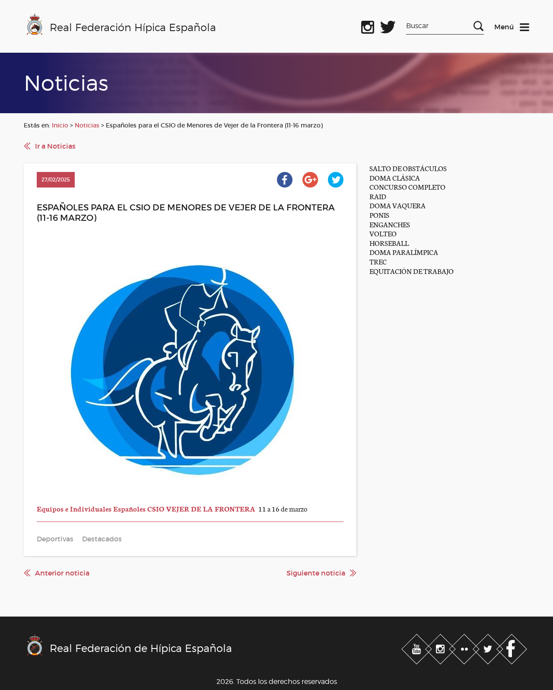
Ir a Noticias (55, 146)
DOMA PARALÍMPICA (403, 252)
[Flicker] (465, 647)
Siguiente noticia (315, 572)
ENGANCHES (389, 224)
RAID (377, 196)
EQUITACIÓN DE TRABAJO (411, 271)
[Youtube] (417, 647)
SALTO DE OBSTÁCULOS (408, 168)
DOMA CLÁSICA (394, 177)
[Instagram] (441, 647)
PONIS (379, 214)
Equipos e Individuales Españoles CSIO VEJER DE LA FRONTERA (147, 508)
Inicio (60, 125)
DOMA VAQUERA (397, 205)
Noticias (87, 125)
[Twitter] (488, 647)
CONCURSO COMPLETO (407, 186)
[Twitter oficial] (388, 25)
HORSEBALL (389, 243)
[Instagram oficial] (367, 25)
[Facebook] (511, 647)
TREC (378, 261)
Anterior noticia (62, 572)
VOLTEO (383, 233)
